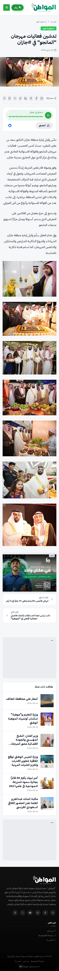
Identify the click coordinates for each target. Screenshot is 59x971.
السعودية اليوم (41, 21)
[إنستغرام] (38, 913)
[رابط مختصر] (15, 98)
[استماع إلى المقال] (48, 115)
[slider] (26, 116)
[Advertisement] (29, 657)
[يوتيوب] (30, 913)
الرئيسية (53, 21)
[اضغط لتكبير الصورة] (29, 72)
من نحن (50, 930)
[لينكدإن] (26, 98)
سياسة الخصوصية (46, 935)
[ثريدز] (15, 913)
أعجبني (42, 125)
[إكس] (31, 98)
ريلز (16, 7)
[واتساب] (42, 98)
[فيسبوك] (36, 98)
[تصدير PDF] (10, 98)
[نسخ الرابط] (20, 98)
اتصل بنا (50, 939)
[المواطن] (44, 7)
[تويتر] (53, 913)
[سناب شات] (23, 913)
